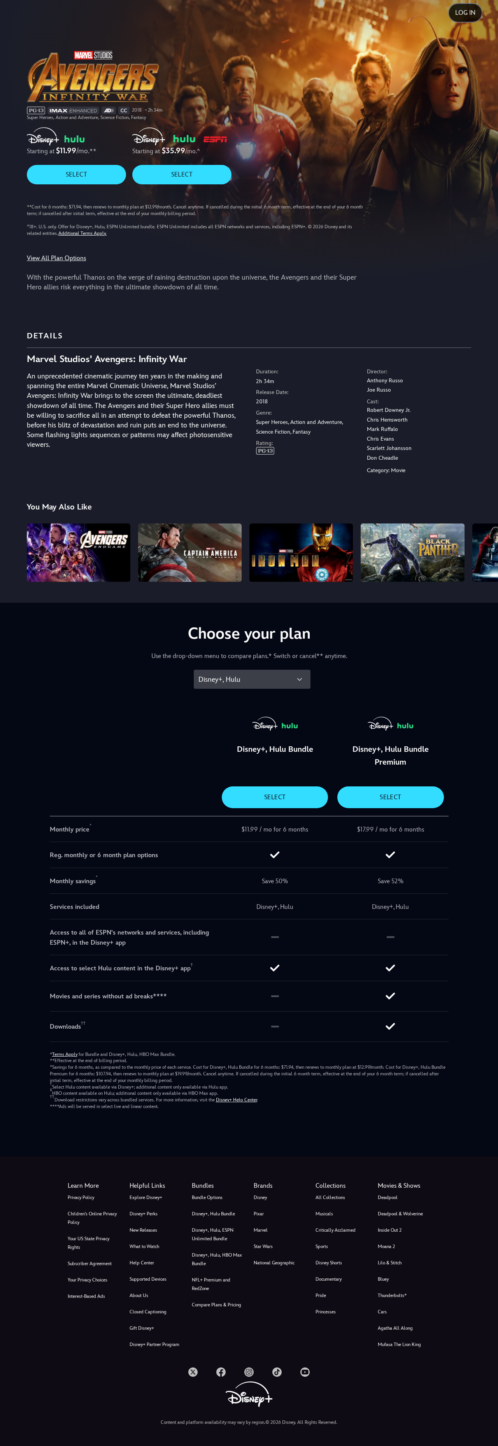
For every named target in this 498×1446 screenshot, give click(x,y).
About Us (139, 1295)
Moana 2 (386, 1246)
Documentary (329, 1279)
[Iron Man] (301, 552)
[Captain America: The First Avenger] (190, 552)
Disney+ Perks (144, 1214)
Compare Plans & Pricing (216, 1305)
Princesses (326, 1312)
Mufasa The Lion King (399, 1344)
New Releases (143, 1230)
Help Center (142, 1263)
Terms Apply (64, 1054)
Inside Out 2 (390, 1230)
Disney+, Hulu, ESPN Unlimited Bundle (212, 1234)
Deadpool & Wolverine (400, 1214)
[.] (193, 1372)
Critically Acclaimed (336, 1230)
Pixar (259, 1214)
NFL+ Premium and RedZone (211, 1284)
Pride (321, 1295)
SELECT (76, 174)
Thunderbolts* (392, 1295)
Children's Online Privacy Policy (92, 1218)
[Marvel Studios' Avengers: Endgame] (78, 552)
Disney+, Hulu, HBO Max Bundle (217, 1259)
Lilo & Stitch (390, 1263)
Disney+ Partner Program (154, 1344)
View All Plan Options (56, 258)
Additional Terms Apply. (82, 233)
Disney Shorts (329, 1263)
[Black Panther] (412, 552)
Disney (260, 1197)
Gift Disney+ (142, 1328)
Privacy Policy (81, 1197)
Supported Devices (148, 1279)
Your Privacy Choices (87, 1280)
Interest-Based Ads (86, 1296)
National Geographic (274, 1263)
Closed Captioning (148, 1312)
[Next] (483, 551)
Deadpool (388, 1197)
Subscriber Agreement (90, 1263)
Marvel (261, 1230)
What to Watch (144, 1246)
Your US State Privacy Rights (88, 1243)
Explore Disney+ (146, 1197)
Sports (322, 1246)
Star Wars (263, 1246)
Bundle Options (207, 1197)
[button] (156, 1185)
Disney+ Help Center (236, 1100)
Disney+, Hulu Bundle (213, 1214)
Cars (382, 1312)
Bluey (383, 1279)
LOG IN (465, 12)
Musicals (324, 1214)
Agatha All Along (395, 1328)
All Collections (330, 1197)
